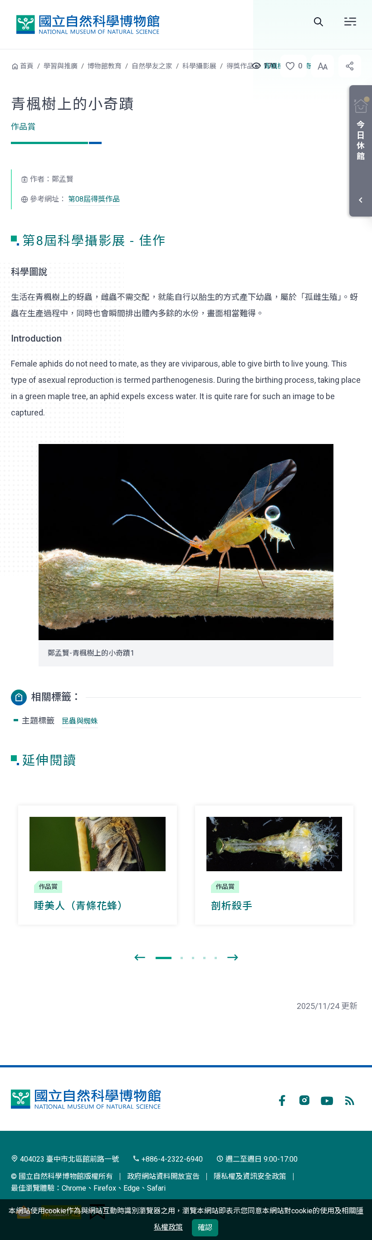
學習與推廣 (61, 66)
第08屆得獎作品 (94, 199)
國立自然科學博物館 (87, 24)
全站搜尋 (318, 22)
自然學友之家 (152, 66)
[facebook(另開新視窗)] (282, 1099)
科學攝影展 (199, 66)
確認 (205, 1227)
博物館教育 (105, 66)
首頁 (27, 66)
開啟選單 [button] (350, 22)
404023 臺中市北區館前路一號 (68, 1159)
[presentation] (139, 957)
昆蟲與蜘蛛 (80, 721)
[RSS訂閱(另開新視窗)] (350, 1099)
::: (4, 65)
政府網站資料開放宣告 (163, 1176)
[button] (290, 66)
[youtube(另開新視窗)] (327, 1099)
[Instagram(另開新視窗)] (304, 1099)
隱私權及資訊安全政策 (250, 1176)
